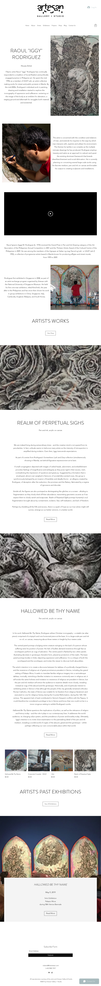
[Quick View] (16, 760)
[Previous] (8, 868)
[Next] (93, 868)
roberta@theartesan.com (51, 965)
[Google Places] (49, 973)
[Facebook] (52, 973)
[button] (33, 25)
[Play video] (50, 213)
